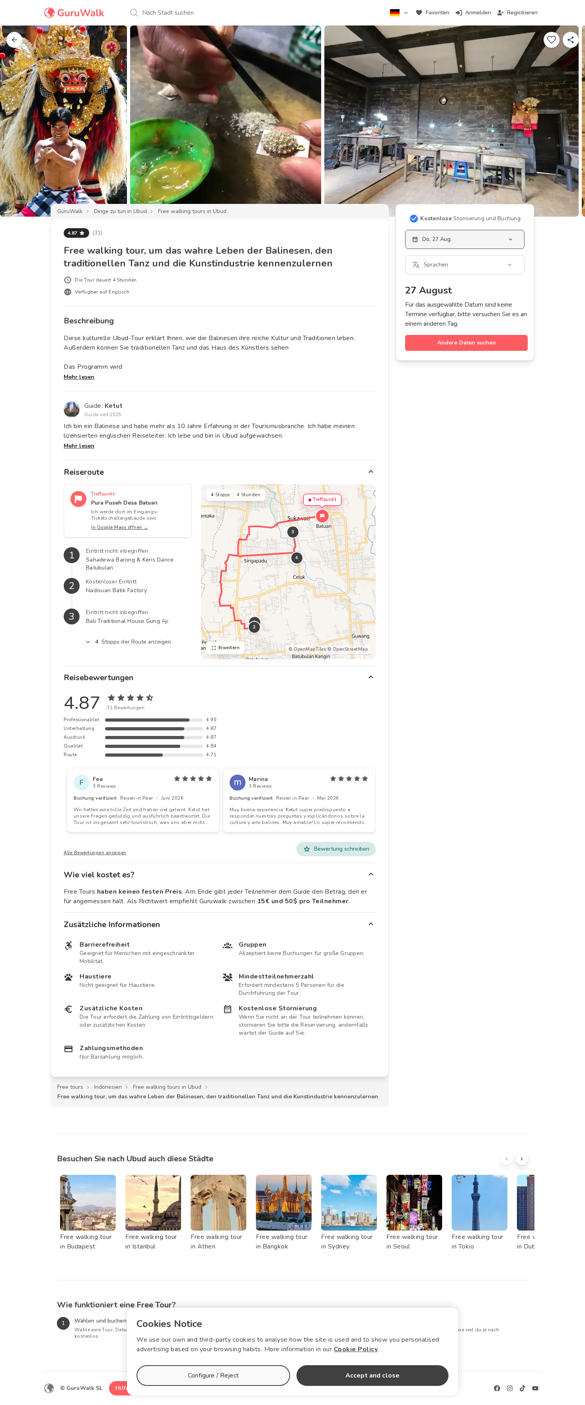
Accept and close (372, 1375)
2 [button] (254, 627)
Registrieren (522, 12)
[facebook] (497, 1388)
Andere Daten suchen (466, 342)
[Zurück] (14, 40)
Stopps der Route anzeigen (133, 642)
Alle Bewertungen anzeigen (95, 853)
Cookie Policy (356, 1349)
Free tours (70, 1087)
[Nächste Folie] (566, 121)
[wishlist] (552, 40)
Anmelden (478, 12)
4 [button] (296, 558)
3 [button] (292, 532)
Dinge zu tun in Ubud (120, 211)
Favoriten (437, 12)
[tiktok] (522, 1388)
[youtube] (535, 1388)
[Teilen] (571, 40)
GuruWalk (70, 211)
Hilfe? (123, 1388)
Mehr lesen (79, 377)
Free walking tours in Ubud (192, 211)
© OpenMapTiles (307, 649)
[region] (288, 571)
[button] (322, 516)
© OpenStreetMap (348, 649)
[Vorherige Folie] (19, 121)
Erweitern (229, 648)
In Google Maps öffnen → (119, 527)
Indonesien (108, 1087)
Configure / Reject (213, 1375)
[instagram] (509, 1388)
